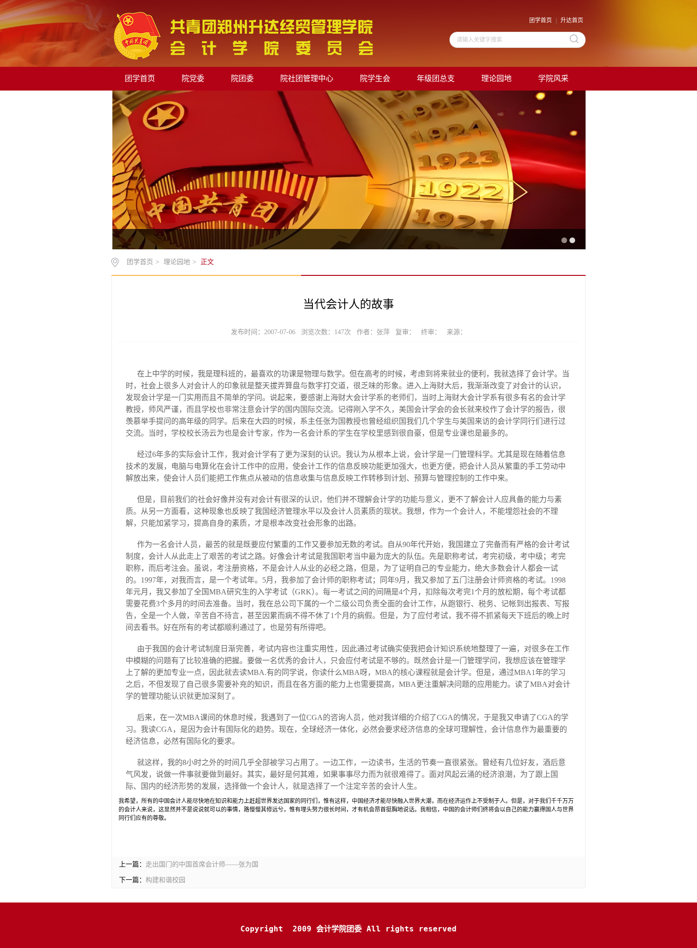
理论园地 (496, 78)
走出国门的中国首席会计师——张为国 (202, 864)
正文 (207, 261)
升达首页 (571, 20)
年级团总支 (436, 78)
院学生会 (375, 78)
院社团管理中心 (306, 78)
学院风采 (553, 78)
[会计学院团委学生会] (242, 35)
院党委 (193, 78)
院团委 (242, 78)
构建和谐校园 (165, 880)
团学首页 (540, 20)
